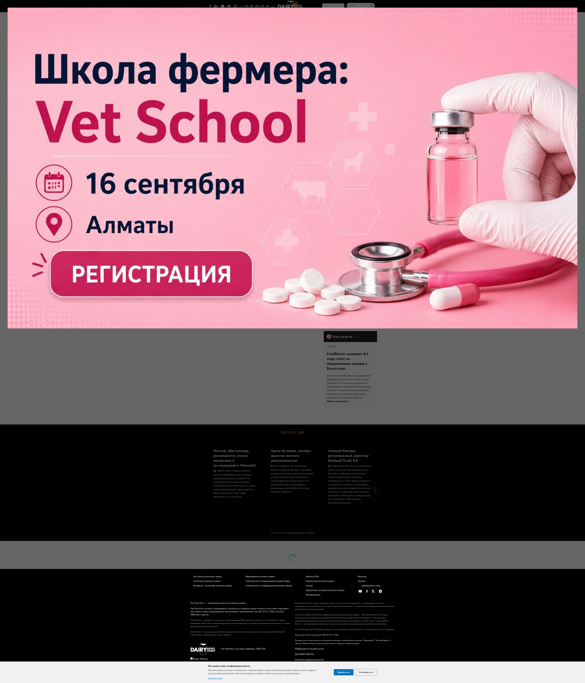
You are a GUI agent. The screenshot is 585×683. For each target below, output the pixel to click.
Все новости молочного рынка (207, 576)
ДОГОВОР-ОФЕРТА (304, 654)
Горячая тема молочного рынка (320, 581)
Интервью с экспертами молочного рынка (212, 586)
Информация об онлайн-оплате (309, 649)
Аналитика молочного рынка (206, 581)
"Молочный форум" (382, 640)
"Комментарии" (368, 640)
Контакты (362, 576)
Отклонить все (366, 672)
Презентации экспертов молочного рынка (325, 590)
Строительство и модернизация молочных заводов (269, 586)
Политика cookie (215, 678)
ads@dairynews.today (370, 586)
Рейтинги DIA (312, 576)
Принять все (343, 672)
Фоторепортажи (313, 595)
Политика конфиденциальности (309, 660)
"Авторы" (298, 643)
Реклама (361, 581)
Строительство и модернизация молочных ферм (268, 581)
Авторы (309, 586)
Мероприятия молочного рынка (260, 576)
